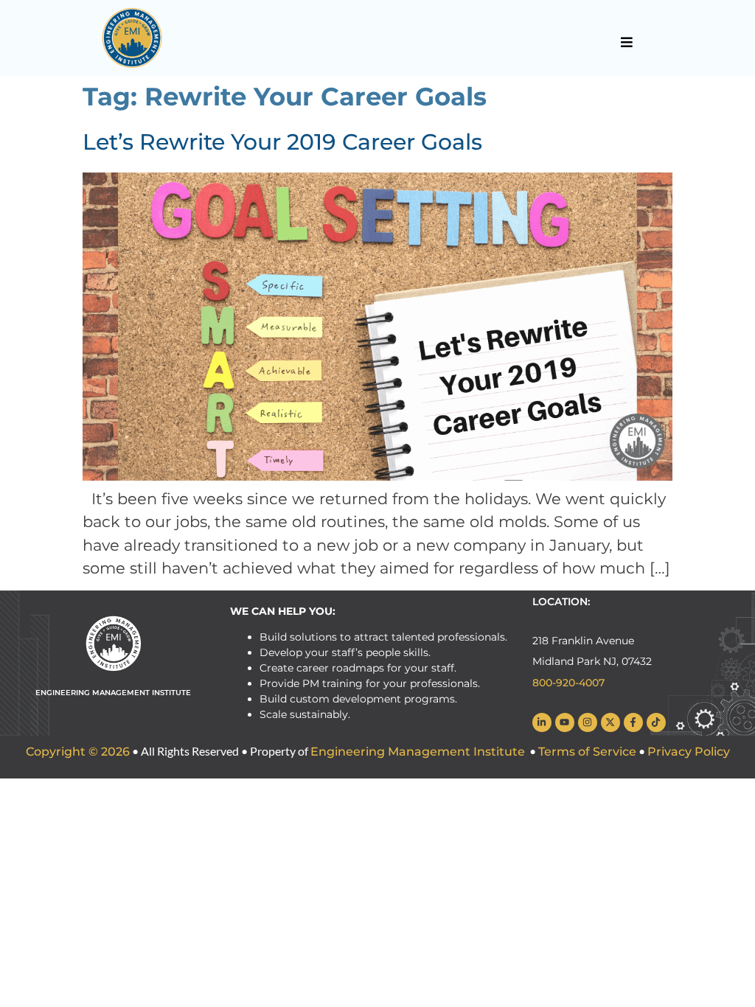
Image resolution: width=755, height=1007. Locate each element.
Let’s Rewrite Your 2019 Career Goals (282, 142)
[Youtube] (564, 722)
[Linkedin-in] (542, 722)
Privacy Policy (688, 752)
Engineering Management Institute (417, 752)
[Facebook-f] (633, 722)
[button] (626, 42)
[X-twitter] (610, 722)
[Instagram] (587, 722)
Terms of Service (587, 752)
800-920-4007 (568, 682)
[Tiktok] (656, 722)
